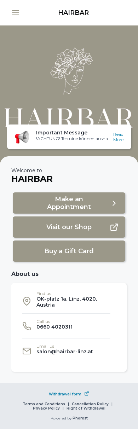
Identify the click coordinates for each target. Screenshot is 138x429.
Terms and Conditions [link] (44, 404)
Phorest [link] (80, 418)
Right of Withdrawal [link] (86, 408)
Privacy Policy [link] (46, 408)
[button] (15, 12)
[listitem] (66, 301)
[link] (73, 13)
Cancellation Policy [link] (90, 404)
